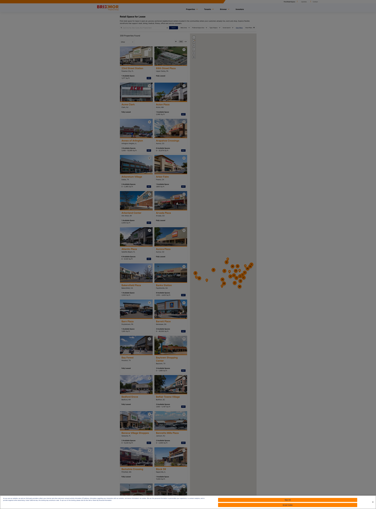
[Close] (373, 502)
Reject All (288, 500)
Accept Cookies (288, 505)
